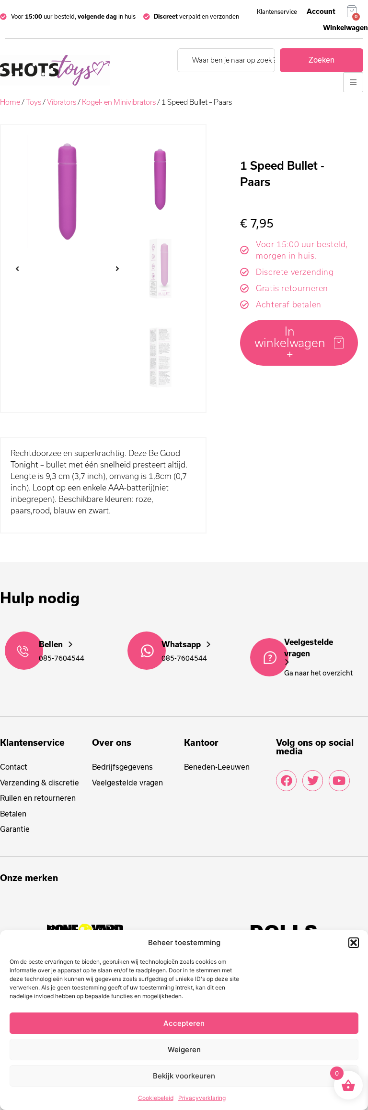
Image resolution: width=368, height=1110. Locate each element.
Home (10, 102)
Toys (33, 102)
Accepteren (184, 1023)
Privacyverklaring (202, 1097)
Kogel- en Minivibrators (119, 102)
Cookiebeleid (155, 1097)
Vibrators (61, 102)
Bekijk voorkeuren (184, 1075)
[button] (353, 942)
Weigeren (184, 1049)
